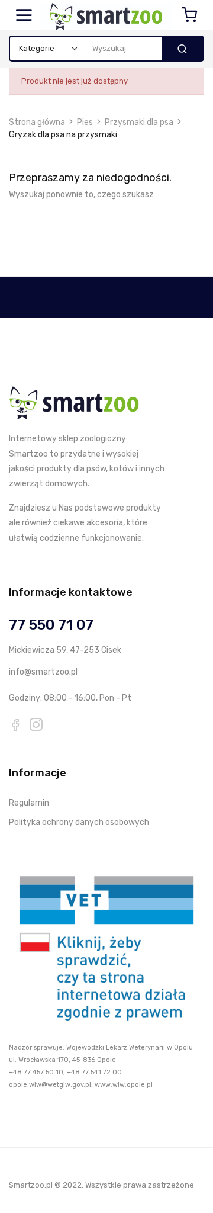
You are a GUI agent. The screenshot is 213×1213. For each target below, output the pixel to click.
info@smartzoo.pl (43, 672)
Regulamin (29, 803)
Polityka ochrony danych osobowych (79, 822)
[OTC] (106, 946)
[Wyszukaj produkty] (182, 48)
